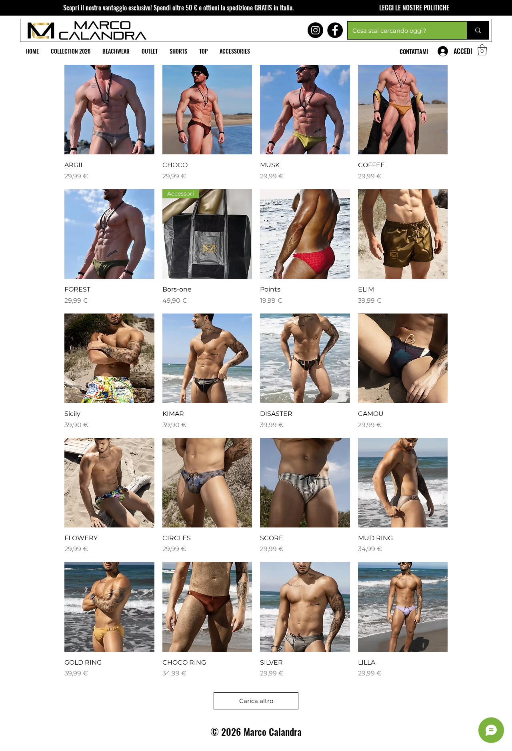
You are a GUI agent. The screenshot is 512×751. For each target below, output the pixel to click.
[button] (482, 49)
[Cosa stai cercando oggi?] (478, 30)
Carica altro (256, 701)
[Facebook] (335, 30)
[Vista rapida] (109, 110)
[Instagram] (315, 30)
